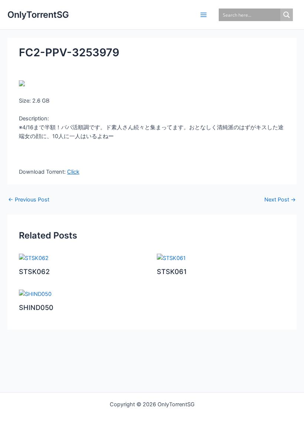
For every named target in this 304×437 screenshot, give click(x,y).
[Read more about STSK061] (171, 257)
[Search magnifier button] (286, 15)
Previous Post (28, 200)
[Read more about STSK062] (34, 257)
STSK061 (172, 271)
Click (73, 172)
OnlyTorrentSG (38, 14)
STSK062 (34, 271)
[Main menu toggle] (203, 15)
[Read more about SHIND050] (35, 293)
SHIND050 (36, 307)
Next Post (280, 200)
